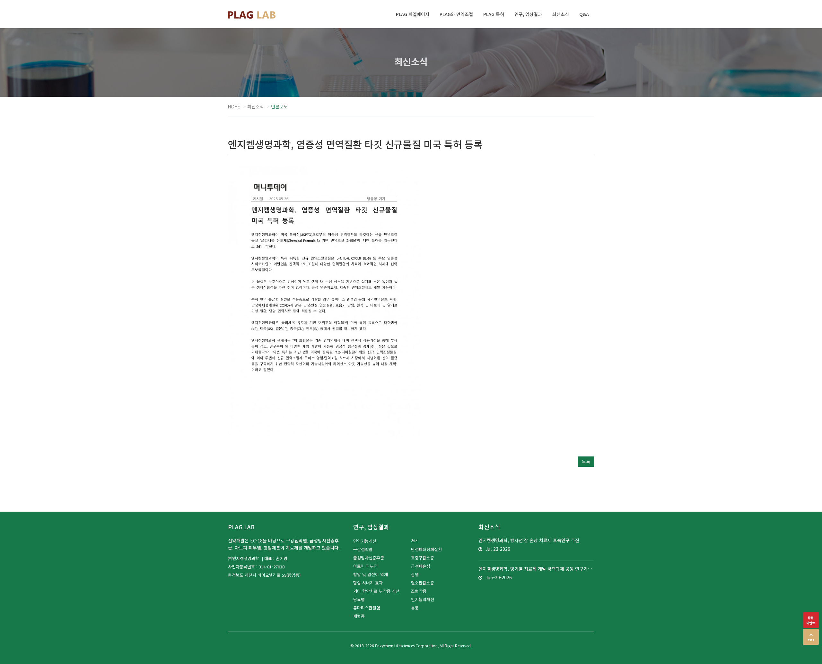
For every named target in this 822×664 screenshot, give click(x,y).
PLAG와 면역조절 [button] (456, 14)
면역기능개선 (364, 541)
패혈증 (359, 616)
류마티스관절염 (366, 608)
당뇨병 (359, 599)
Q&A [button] (584, 14)
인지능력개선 (422, 599)
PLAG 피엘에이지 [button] (412, 14)
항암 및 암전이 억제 (370, 574)
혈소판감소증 (422, 583)
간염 (415, 574)
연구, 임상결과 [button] (528, 14)
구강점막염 (362, 549)
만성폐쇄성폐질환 (426, 549)
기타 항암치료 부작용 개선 (376, 591)
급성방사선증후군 (368, 558)
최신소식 (255, 106)
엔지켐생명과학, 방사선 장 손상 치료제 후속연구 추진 (528, 540)
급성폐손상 (420, 566)
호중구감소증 (422, 558)
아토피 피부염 (365, 566)
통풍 (415, 608)
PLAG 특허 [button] (493, 14)
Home (234, 106)
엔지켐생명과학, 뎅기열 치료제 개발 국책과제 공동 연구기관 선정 (536, 569)
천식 (415, 541)
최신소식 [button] (560, 14)
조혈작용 (418, 591)
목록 (586, 461)
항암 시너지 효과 (368, 583)
